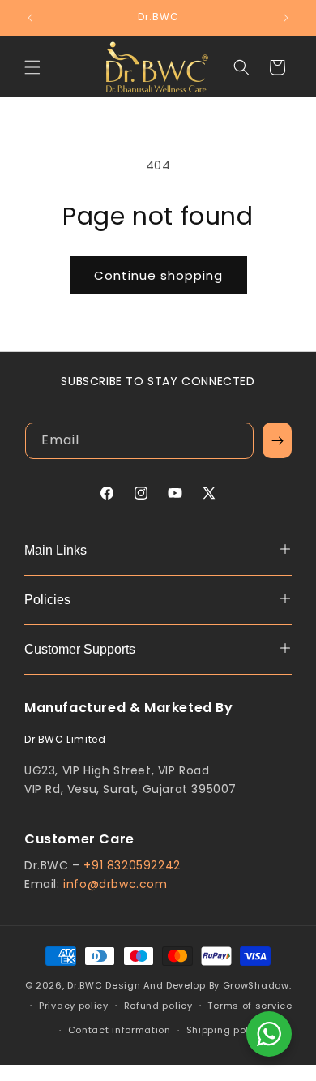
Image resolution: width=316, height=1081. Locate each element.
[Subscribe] (277, 440)
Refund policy (158, 1005)
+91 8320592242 (131, 865)
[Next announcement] (286, 18)
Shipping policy (225, 1029)
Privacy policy (74, 1005)
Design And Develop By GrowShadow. (198, 985)
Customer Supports (79, 649)
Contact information (119, 1029)
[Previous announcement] (30, 18)
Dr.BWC (84, 985)
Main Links (55, 550)
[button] (32, 67)
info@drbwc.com (115, 884)
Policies (47, 600)
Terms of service (249, 1005)
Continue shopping (158, 275)
